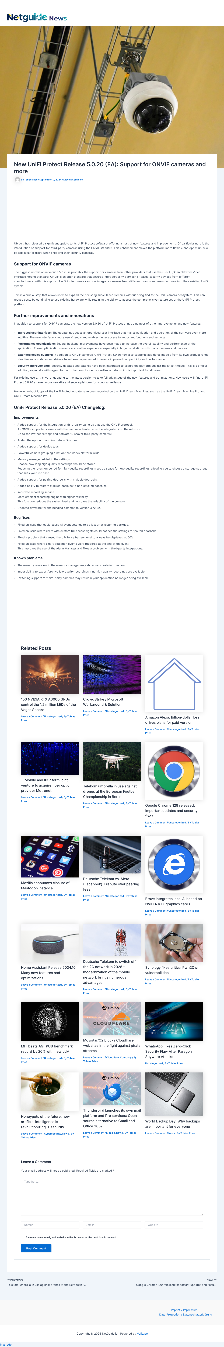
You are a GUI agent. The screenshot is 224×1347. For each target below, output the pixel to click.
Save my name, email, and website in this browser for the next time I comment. (71, 1237)
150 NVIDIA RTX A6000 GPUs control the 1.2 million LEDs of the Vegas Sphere (48, 704)
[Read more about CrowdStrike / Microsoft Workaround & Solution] (112, 674)
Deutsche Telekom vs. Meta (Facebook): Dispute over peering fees (111, 884)
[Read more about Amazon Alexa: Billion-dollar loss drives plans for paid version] (174, 683)
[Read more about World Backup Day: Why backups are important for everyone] (174, 1094)
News (65, 1133)
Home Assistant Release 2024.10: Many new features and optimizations (49, 972)
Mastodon (6, 1344)
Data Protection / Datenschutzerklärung (185, 1314)
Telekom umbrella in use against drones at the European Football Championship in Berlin (110, 791)
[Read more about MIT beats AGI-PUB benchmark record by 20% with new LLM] (50, 1021)
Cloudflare (112, 1057)
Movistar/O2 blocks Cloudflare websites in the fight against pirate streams (112, 1045)
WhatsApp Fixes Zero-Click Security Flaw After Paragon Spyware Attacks (168, 1051)
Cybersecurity (52, 1133)
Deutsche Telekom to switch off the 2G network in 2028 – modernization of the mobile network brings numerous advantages (109, 972)
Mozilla (110, 1132)
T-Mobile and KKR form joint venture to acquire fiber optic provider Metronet (45, 785)
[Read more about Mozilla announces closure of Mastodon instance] (50, 856)
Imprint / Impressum (184, 1310)
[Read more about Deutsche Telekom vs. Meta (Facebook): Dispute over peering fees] (112, 854)
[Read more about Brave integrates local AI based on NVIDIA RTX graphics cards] (174, 864)
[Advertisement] (112, 212)
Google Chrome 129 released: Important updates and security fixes (171, 810)
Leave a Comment (73, 179)
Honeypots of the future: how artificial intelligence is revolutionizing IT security (45, 1121)
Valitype (142, 1333)
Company (126, 1057)
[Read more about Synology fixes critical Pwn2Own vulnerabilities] (174, 942)
